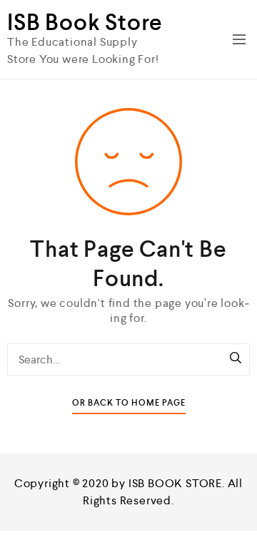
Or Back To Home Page (129, 403)
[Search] (235, 359)
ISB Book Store (85, 22)
